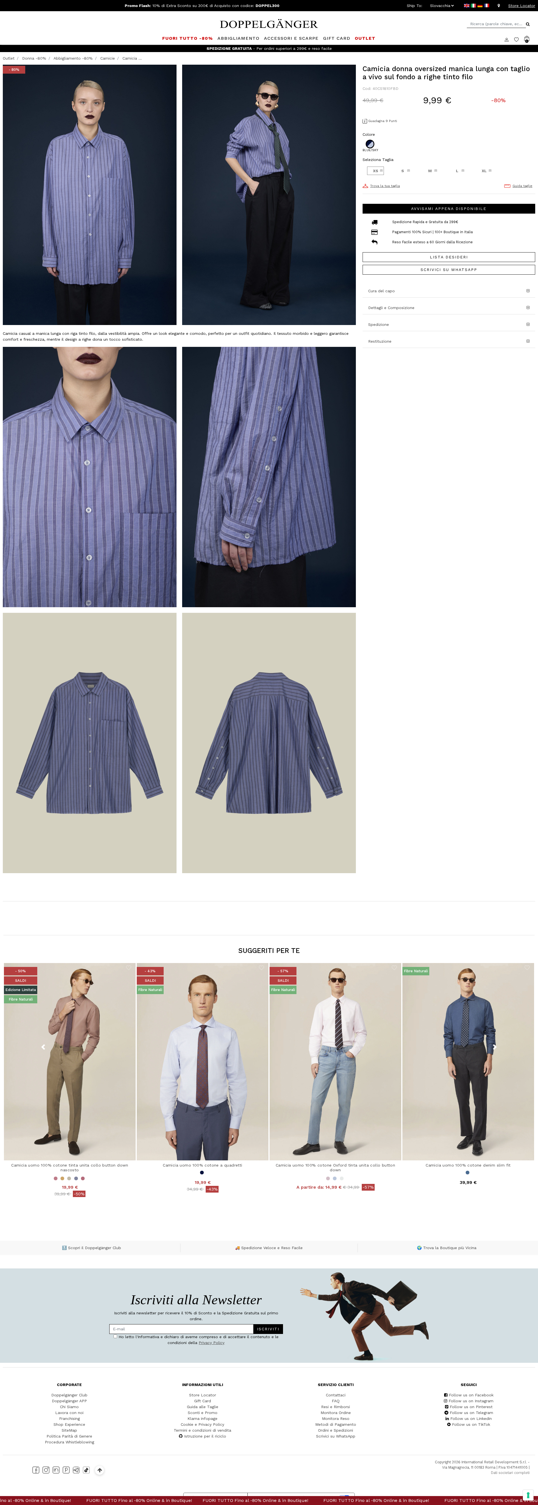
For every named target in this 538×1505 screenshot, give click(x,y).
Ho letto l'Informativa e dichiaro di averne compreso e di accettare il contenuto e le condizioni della (214, 764)
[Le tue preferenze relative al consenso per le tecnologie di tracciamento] (528, 1495)
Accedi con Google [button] (216, 799)
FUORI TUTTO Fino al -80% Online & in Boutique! (157, 1500)
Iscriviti (246, 747)
